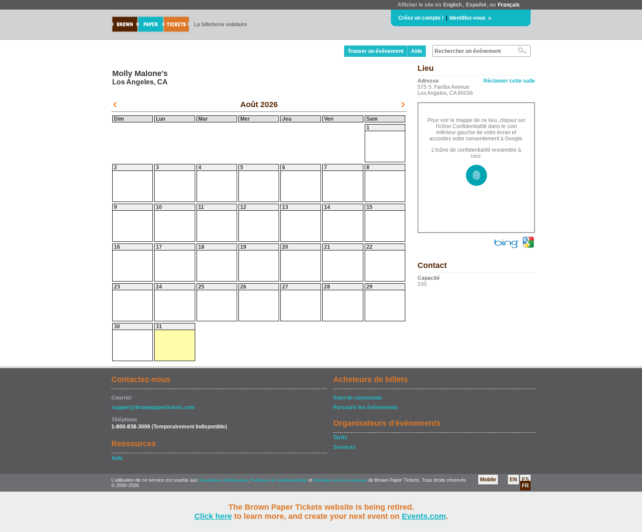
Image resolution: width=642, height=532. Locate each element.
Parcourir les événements (365, 407)
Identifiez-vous (467, 18)
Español (476, 5)
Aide (416, 51)
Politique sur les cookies (341, 480)
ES (525, 479)
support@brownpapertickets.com (153, 407)
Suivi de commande (357, 398)
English (452, 5)
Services (344, 447)
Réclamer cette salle (509, 81)
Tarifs (340, 438)
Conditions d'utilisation (223, 480)
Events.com (424, 516)
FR (525, 486)
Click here (213, 516)
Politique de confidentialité (278, 480)
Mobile (488, 479)
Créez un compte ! (421, 18)
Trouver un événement (376, 51)
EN (513, 479)
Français (509, 5)
